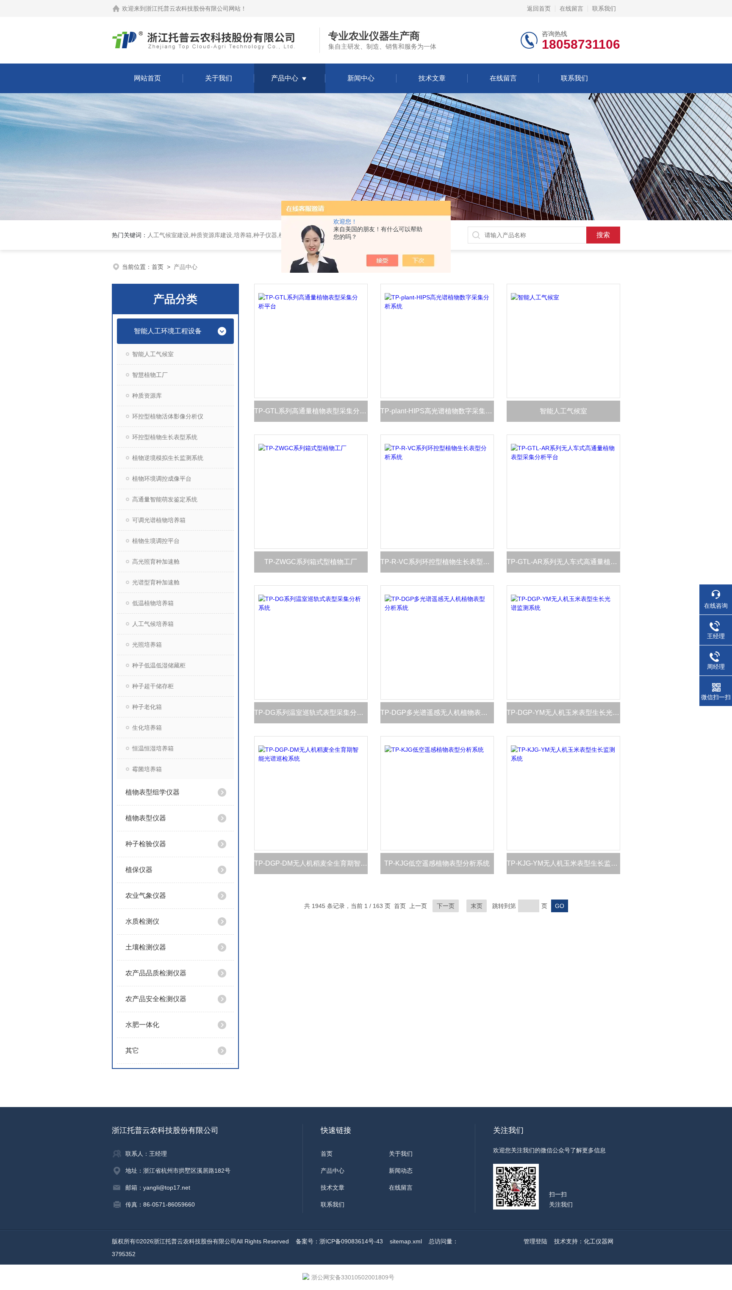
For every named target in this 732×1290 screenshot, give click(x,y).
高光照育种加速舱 (156, 561)
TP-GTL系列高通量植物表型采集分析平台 (311, 411)
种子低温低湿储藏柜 (159, 665)
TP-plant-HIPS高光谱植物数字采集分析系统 (437, 411)
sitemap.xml (406, 1241)
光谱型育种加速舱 (156, 582)
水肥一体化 (142, 1024)
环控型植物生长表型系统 (164, 437)
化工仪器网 (598, 1241)
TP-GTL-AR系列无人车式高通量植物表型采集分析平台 (563, 561)
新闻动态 (401, 1170)
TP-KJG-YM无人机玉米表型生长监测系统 (563, 863)
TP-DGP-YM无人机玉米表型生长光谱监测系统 (563, 712)
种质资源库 (147, 395)
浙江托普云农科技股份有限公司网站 (193, 8)
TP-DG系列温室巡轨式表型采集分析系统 (311, 712)
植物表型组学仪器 (152, 792)
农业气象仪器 (145, 895)
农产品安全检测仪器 (155, 998)
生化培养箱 (147, 727)
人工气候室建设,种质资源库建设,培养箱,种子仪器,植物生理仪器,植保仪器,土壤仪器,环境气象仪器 (274, 235)
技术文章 (432, 78)
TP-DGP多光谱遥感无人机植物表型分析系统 (437, 712)
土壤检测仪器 (145, 947)
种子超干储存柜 (153, 686)
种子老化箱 (147, 706)
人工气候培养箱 (153, 623)
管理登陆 (535, 1241)
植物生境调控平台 (156, 540)
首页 (158, 266)
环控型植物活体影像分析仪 (167, 416)
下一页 (446, 905)
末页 (476, 905)
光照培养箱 (147, 644)
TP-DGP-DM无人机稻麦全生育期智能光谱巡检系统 (311, 863)
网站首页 (147, 78)
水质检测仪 (142, 921)
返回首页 (539, 8)
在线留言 (571, 8)
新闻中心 (360, 78)
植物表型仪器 (145, 818)
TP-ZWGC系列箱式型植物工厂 (310, 561)
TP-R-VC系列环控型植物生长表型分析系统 (437, 561)
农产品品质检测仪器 (155, 973)
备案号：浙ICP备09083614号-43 (339, 1241)
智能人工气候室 (153, 354)
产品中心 (284, 78)
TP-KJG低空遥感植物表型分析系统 (437, 863)
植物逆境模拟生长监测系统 (167, 457)
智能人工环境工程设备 (168, 331)
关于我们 (218, 78)
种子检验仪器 (145, 843)
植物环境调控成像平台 (161, 478)
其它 (132, 1050)
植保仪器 (138, 869)
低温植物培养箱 (153, 603)
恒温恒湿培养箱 (153, 748)
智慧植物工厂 (150, 374)
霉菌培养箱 (147, 769)
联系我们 (604, 8)
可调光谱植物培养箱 (159, 520)
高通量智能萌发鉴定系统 (164, 499)
